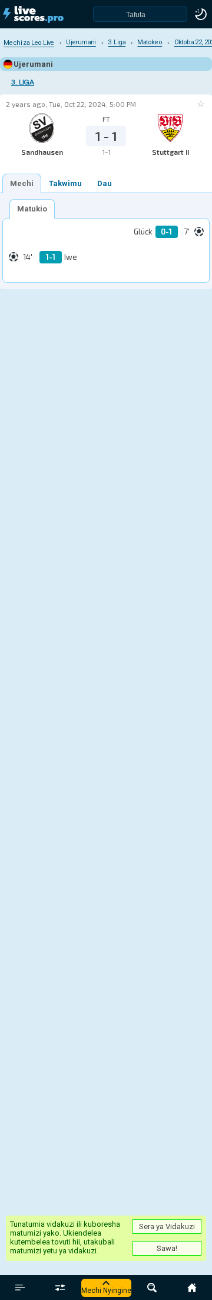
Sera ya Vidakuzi (167, 1226)
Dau (104, 183)
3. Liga (22, 82)
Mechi (22, 183)
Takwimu (65, 183)
